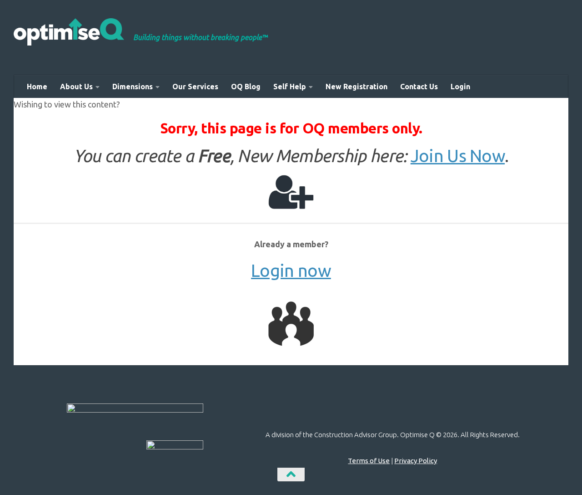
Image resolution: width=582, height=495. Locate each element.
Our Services (195, 86)
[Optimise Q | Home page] (69, 32)
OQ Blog (246, 86)
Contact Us (419, 86)
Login (460, 86)
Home (37, 86)
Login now (291, 270)
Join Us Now (458, 155)
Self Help (289, 86)
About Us (76, 86)
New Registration (356, 86)
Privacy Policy (415, 460)
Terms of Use (369, 460)
